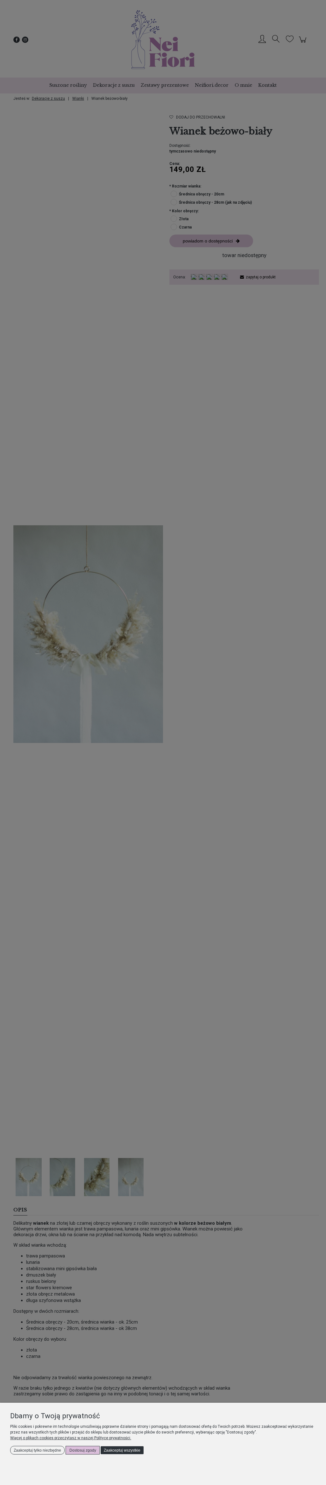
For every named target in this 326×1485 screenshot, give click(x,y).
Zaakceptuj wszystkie (122, 1450)
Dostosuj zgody (82, 1450)
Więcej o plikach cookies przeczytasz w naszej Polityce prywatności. (70, 1438)
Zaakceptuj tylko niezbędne (37, 1450)
